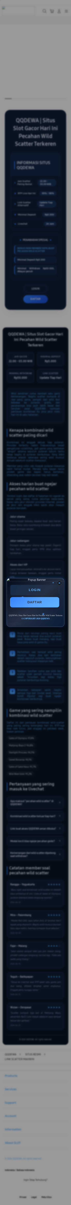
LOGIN (35, 590)
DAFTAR (34, 602)
